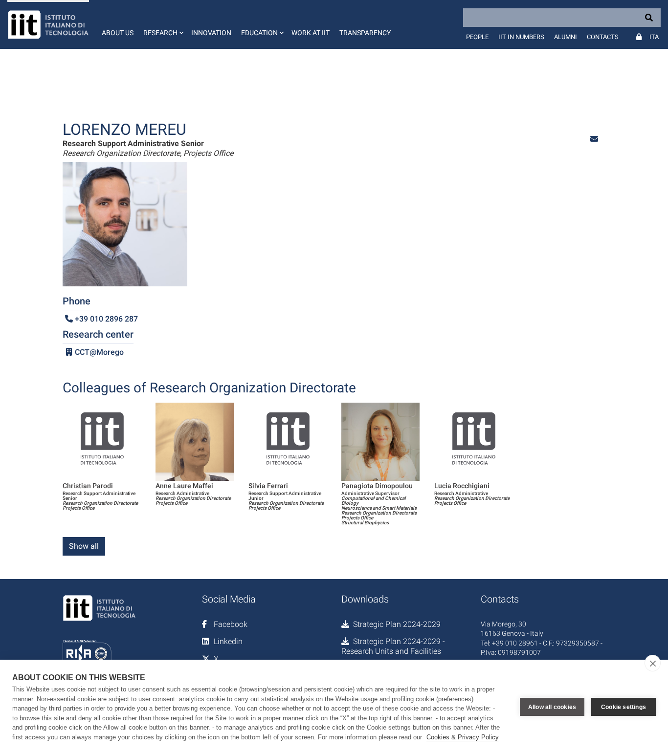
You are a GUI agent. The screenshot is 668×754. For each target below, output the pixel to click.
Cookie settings (623, 707)
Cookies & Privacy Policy (462, 737)
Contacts (603, 37)
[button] (162, 24)
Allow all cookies (552, 707)
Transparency (365, 33)
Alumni (565, 37)
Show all (84, 546)
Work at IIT (310, 33)
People (477, 37)
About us (118, 33)
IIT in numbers (521, 37)
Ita (654, 37)
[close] (653, 663)
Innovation (211, 33)
